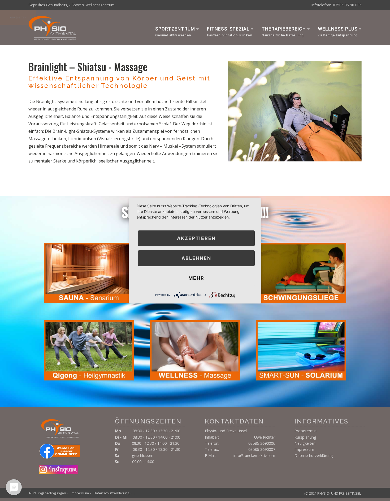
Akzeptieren (196, 238)
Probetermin (305, 430)
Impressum (304, 449)
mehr (196, 278)
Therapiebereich (284, 29)
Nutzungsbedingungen (47, 493)
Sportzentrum (175, 29)
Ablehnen (196, 258)
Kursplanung (305, 437)
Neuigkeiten (304, 443)
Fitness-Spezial (228, 29)
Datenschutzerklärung (313, 455)
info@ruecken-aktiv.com (254, 455)
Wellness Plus (338, 29)
